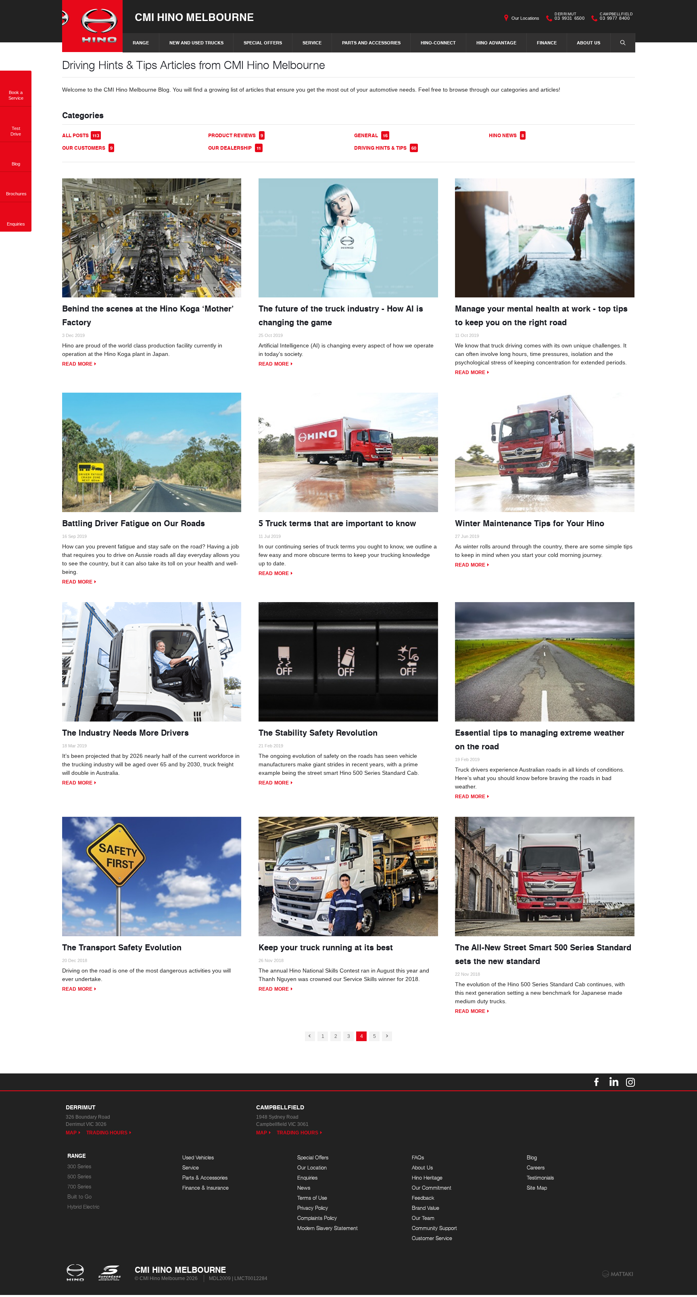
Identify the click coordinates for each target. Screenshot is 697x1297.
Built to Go (79, 1197)
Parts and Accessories (371, 42)
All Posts (80, 135)
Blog (532, 1158)
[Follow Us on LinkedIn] (613, 1081)
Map (71, 1133)
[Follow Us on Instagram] (630, 1081)
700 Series (79, 1187)
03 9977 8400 (616, 17)
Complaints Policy (317, 1218)
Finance (547, 42)
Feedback (423, 1198)
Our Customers (87, 148)
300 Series (79, 1166)
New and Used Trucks (196, 42)
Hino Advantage (496, 42)
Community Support (434, 1228)
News (303, 1188)
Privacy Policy (312, 1208)
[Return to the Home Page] (76, 1273)
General (371, 135)
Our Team (423, 1218)
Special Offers (263, 42)
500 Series (79, 1177)
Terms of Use (312, 1198)
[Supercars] (109, 1273)
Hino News (506, 135)
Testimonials (540, 1178)
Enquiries (307, 1178)
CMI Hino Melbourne (194, 16)
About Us (588, 42)
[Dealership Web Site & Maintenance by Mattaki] (617, 1274)
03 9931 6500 (569, 17)
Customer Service (432, 1238)
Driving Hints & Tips (385, 148)
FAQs (418, 1158)
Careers (536, 1168)
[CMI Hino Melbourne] (92, 26)
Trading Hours (107, 1133)
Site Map (537, 1188)
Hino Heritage (427, 1178)
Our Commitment (431, 1188)
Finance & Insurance (205, 1188)
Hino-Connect (438, 42)
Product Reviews (235, 135)
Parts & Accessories (204, 1178)
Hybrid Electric (83, 1207)
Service (312, 42)
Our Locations (525, 18)
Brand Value (425, 1208)
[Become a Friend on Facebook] (596, 1081)
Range (141, 42)
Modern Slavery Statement (327, 1228)
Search (623, 42)
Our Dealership (234, 148)
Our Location (312, 1168)
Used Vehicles (198, 1158)
